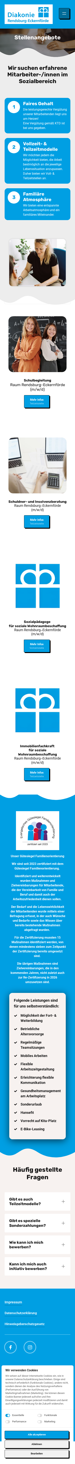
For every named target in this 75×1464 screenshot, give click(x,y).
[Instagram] (30, 1347)
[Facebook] (10, 1347)
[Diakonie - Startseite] (29, 14)
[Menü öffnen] (64, 13)
